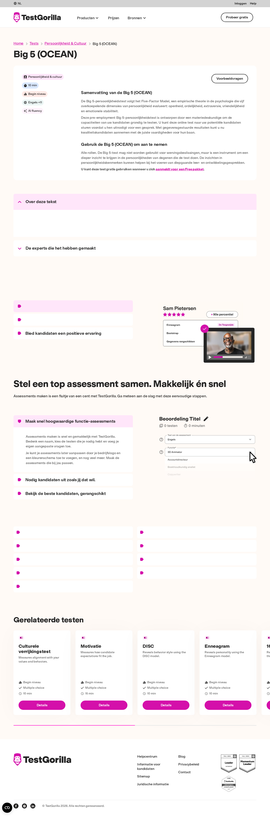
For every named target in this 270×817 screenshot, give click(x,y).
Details (42, 705)
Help (253, 3)
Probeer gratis (237, 17)
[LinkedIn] (32, 806)
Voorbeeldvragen (229, 79)
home (18, 43)
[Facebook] (16, 806)
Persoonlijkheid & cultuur (65, 43)
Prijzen (113, 18)
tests (34, 43)
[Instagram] (24, 806)
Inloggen (241, 3)
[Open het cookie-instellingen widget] (7, 808)
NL (20, 3)
